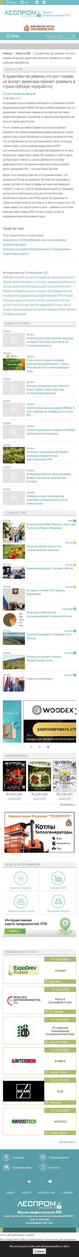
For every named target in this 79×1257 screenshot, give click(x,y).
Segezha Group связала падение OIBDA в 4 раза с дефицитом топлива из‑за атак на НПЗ (50, 411)
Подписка (18, 1157)
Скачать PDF (14, 798)
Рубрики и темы (46, 1192)
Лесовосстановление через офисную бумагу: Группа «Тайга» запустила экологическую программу (47, 389)
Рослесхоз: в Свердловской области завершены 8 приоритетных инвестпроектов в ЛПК (47, 455)
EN (26, 2)
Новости (26, 1192)
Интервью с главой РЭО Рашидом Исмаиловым (45, 592)
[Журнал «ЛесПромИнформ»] (39, 14)
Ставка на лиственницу (39, 678)
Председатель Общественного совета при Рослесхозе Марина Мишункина (51, 526)
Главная (7, 53)
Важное (11, 1192)
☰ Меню (12, 36)
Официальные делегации (58, 911)
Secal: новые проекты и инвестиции (23, 235)
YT (50, 1181)
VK (37, 2)
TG (44, 2)
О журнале (67, 1192)
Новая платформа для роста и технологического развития (43, 548)
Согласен (39, 1251)
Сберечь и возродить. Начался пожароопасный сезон (44, 658)
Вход (13, 2)
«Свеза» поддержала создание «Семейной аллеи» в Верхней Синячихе (50, 431)
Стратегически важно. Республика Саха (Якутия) (48, 636)
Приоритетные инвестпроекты (20, 911)
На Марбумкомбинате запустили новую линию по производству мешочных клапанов (48, 477)
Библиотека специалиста (21, 888)
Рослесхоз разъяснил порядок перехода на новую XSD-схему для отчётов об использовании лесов (49, 341)
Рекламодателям (59, 1157)
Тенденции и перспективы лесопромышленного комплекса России (49, 614)
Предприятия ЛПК (58, 888)
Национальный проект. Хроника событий (49, 568)
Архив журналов (21, 1167)
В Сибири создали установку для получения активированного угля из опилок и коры (47, 499)
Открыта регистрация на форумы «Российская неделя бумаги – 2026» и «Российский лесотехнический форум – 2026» (48, 365)
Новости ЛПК (23, 53)
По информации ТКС (36, 272)
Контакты (54, 1167)
